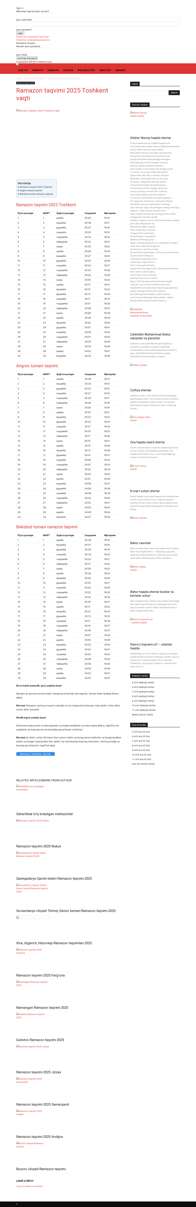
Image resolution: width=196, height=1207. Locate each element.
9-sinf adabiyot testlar (143, 700)
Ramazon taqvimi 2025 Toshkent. (36, 187)
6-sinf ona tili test (141, 736)
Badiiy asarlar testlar (142, 714)
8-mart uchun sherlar (145, 491)
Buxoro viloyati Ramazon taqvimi (41, 1169)
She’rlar (68, 70)
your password (23, 29)
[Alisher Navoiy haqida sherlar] (155, 122)
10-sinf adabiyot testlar (144, 705)
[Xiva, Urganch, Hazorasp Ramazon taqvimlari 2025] (69, 926)
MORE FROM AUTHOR (57, 780)
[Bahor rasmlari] (155, 527)
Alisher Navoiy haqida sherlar (150, 138)
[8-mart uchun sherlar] (155, 475)
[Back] (17, 4)
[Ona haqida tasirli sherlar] (155, 426)
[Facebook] (26, 765)
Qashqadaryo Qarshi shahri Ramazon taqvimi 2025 (54, 878)
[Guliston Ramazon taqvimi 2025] (69, 1023)
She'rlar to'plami (140, 105)
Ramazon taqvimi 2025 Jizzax (38, 1072)
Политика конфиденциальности (33, 39)
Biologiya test (86, 70)
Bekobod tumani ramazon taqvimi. (36, 194)
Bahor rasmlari (140, 543)
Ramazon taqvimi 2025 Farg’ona (40, 975)
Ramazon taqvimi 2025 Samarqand (42, 1104)
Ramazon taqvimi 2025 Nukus (38, 846)
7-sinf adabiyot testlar (143, 691)
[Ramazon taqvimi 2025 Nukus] (69, 829)
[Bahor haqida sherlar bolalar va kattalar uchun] (155, 576)
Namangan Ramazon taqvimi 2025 (42, 1008)
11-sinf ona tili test (141, 759)
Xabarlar (53, 70)
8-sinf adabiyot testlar (143, 696)
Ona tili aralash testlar (143, 763)
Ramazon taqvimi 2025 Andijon (39, 1137)
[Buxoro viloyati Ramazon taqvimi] (69, 1152)
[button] (176, 67)
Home (18, 78)
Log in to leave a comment (29, 1186)
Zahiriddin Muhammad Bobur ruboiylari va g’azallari (150, 336)
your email (21, 54)
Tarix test (105, 70)
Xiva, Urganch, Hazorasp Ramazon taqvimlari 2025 (54, 943)
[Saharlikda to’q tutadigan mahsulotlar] (69, 796)
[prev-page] (17, 1175)
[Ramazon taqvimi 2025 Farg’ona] (69, 958)
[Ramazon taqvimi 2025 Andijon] (69, 1119)
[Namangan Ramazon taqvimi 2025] (69, 990)
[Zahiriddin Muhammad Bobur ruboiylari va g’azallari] (155, 319)
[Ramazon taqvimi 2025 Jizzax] (69, 1055)
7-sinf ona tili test (141, 740)
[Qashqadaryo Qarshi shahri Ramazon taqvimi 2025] (69, 861)
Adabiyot (37, 70)
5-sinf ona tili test (141, 731)
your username (24, 19)
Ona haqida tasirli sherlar (147, 442)
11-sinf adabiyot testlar (144, 710)
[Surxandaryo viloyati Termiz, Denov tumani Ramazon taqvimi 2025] (69, 893)
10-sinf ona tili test (141, 754)
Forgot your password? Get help (32, 36)
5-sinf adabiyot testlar (143, 682)
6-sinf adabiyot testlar (143, 687)
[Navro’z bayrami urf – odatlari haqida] (155, 629)
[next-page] (19, 1175)
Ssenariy (120, 70)
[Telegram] (19, 765)
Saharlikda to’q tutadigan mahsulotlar (44, 814)
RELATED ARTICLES (29, 780)
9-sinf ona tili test (141, 750)
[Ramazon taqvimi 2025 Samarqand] (69, 1087)
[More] (33, 765)
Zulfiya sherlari (140, 390)
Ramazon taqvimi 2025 (34, 78)
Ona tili (23, 70)
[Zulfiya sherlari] (155, 374)
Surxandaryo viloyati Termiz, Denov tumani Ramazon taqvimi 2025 (66, 911)
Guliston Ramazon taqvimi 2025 (40, 1040)
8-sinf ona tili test (141, 745)
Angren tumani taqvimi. (31, 190)
